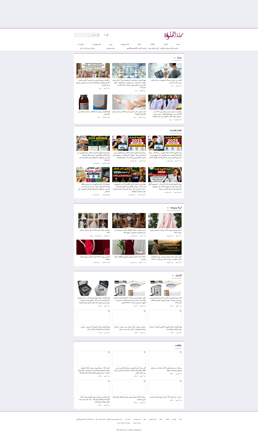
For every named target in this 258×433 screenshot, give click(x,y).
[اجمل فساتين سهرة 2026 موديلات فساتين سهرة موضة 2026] (165, 225)
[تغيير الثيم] (106, 35)
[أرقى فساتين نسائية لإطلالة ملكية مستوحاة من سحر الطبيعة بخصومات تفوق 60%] (129, 225)
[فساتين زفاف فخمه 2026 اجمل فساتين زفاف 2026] (93, 225)
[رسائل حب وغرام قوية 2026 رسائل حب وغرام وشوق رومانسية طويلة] (165, 364)
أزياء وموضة (170, 236)
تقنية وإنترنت (169, 161)
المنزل (178, 275)
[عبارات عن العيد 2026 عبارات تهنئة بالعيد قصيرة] (165, 393)
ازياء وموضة (176, 207)
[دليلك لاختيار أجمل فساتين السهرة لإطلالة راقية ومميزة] (129, 252)
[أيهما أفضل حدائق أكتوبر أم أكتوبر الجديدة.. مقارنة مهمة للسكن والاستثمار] (165, 322)
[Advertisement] (197, 14)
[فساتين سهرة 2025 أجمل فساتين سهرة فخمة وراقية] (93, 252)
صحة (179, 57)
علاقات (171, 373)
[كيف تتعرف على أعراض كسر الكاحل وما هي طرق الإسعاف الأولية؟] (129, 108)
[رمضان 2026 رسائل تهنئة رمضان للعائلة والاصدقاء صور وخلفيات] (129, 393)
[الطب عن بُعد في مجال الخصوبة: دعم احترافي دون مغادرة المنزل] (165, 77)
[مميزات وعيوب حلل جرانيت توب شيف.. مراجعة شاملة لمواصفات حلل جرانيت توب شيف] (129, 322)
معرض (91, 236)
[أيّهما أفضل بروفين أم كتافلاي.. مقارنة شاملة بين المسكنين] (93, 108)
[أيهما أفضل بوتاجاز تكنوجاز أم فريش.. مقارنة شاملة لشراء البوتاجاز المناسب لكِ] (93, 322)
